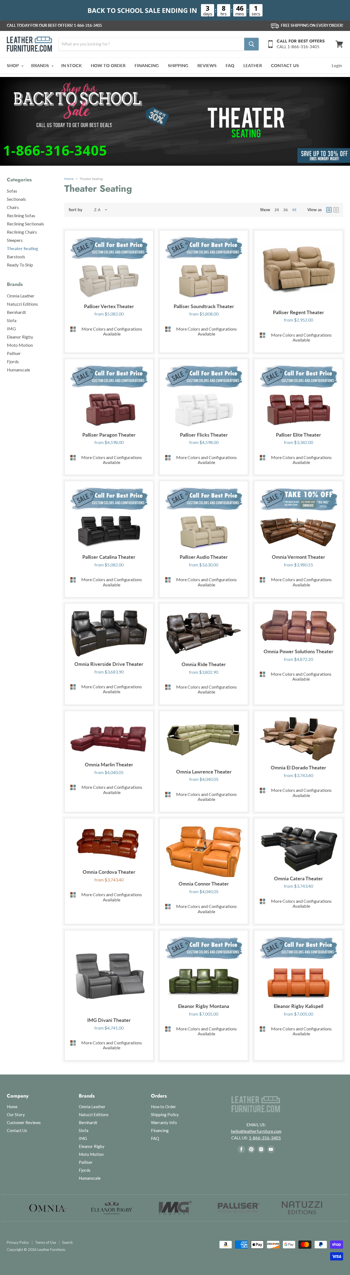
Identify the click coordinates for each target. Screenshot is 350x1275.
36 (285, 209)
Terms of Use (45, 1242)
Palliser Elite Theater (298, 435)
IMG (11, 328)
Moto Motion (20, 345)
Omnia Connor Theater (204, 884)
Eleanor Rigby (20, 336)
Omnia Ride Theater (204, 664)
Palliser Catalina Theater (108, 557)
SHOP (13, 65)
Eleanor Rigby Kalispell (298, 1006)
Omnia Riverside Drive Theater (108, 664)
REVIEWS (207, 65)
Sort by (75, 209)
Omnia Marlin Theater (109, 764)
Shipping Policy (165, 1114)
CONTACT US (285, 65)
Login (337, 65)
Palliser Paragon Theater (109, 435)
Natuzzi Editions (22, 303)
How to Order (163, 1106)
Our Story (16, 1114)
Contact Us (17, 1130)
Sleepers (15, 240)
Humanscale (18, 369)
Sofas (12, 190)
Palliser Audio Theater (204, 557)
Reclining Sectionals (25, 223)
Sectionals (16, 199)
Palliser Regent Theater (298, 312)
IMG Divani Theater (109, 1020)
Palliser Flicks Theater (204, 435)
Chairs (13, 207)
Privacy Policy (18, 1242)
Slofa (11, 320)
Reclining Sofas (21, 215)
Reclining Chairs (22, 231)
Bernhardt (16, 312)
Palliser (14, 353)
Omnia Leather (20, 295)
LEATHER (252, 65)
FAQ (230, 65)
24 (277, 209)
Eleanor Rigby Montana (203, 1006)
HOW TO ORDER (108, 65)
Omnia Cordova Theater (109, 872)
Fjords (13, 361)
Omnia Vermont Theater (298, 557)
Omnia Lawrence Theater (204, 772)
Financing (160, 1130)
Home (69, 179)
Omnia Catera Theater (298, 878)
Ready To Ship (20, 264)
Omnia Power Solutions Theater (298, 651)
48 (294, 209)
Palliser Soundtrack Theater (204, 306)
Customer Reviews (24, 1122)
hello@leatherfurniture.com (256, 1131)
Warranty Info (164, 1122)
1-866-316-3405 (88, 25)
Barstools (16, 256)
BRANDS (40, 65)
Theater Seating (22, 248)
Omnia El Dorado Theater (298, 767)
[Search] (251, 44)
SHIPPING (178, 65)
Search (67, 1242)
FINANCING (147, 65)
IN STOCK (71, 65)
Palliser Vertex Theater (109, 306)
